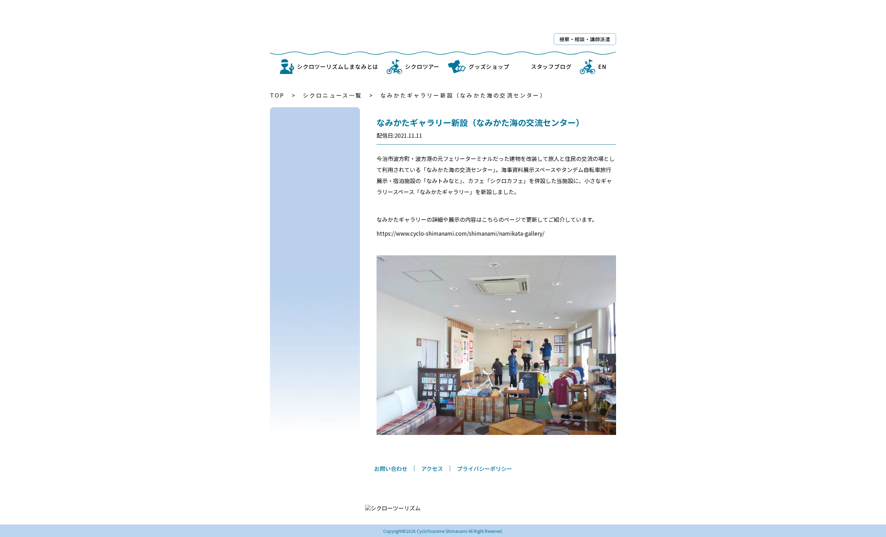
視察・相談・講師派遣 (585, 39)
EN (602, 66)
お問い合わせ (390, 468)
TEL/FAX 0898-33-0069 (453, 511)
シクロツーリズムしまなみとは (337, 66)
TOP (277, 95)
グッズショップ (489, 66)
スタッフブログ (551, 66)
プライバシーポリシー (484, 468)
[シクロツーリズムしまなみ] (360, 26)
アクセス (432, 468)
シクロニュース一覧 (332, 95)
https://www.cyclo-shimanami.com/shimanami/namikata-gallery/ (460, 233)
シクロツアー (422, 66)
